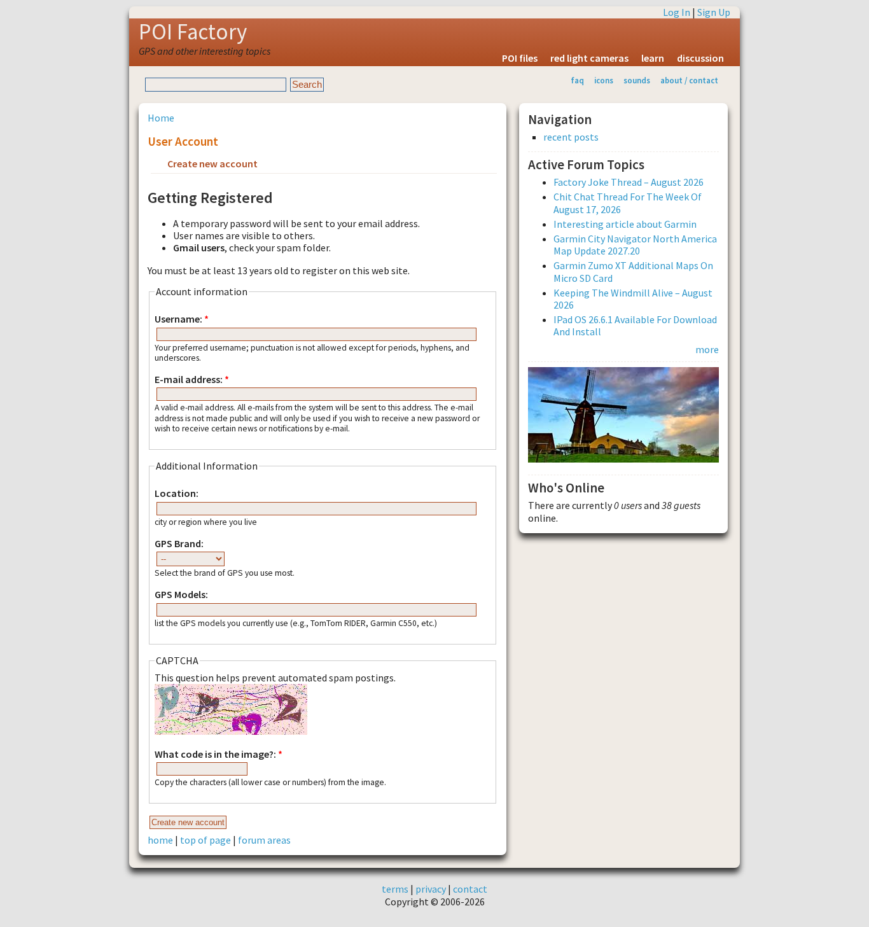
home (160, 839)
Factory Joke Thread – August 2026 (628, 182)
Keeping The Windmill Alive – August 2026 (633, 298)
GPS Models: (181, 595)
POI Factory (193, 32)
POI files (520, 58)
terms (395, 888)
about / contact (689, 80)
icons (603, 80)
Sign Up (713, 12)
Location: (176, 493)
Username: (182, 319)
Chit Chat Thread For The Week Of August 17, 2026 (627, 202)
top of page (205, 839)
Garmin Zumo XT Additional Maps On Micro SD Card (633, 271)
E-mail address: (192, 379)
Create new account (212, 163)
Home (161, 117)
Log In (676, 12)
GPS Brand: (179, 544)
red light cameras (589, 58)
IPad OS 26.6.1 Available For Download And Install (635, 325)
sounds (636, 80)
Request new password (321, 164)
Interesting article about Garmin (625, 224)
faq (577, 80)
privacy (430, 888)
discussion (700, 58)
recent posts (571, 137)
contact (470, 888)
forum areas (264, 839)
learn (652, 58)
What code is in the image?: (218, 754)
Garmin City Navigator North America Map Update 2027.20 (635, 244)
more (707, 349)
